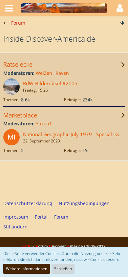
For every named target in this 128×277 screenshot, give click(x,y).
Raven (62, 73)
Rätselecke (17, 64)
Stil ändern (15, 227)
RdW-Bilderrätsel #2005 (50, 83)
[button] (8, 8)
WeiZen (44, 73)
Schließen (63, 268)
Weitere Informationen (26, 268)
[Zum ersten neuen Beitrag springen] (11, 86)
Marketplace (20, 115)
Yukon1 (44, 123)
